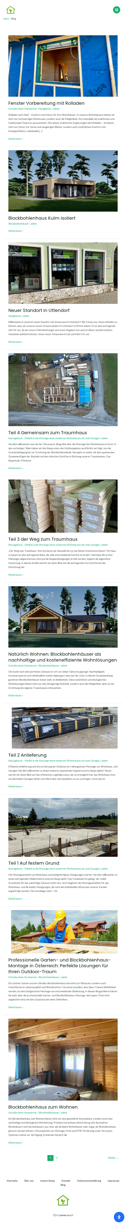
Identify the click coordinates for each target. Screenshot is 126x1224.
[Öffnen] (119, 1217)
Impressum (113, 1180)
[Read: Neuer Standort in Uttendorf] (63, 272)
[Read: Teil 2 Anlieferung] (63, 727)
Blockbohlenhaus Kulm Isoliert (41, 218)
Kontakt (66, 1180)
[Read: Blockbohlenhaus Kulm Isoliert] (63, 180)
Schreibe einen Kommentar (22, 108)
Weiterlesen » (15, 138)
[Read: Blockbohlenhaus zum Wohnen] (63, 1059)
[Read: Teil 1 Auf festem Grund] (63, 827)
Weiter (113, 1157)
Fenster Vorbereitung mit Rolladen (46, 103)
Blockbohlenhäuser (18, 223)
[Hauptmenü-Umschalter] (116, 9)
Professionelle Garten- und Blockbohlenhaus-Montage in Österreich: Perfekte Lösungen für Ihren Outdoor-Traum (59, 966)
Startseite (12, 1180)
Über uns (29, 1180)
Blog (63, 1184)
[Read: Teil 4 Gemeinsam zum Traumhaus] (63, 389)
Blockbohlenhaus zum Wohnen (43, 1107)
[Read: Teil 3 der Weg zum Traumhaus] (63, 505)
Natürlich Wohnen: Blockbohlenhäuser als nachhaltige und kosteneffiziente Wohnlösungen (62, 657)
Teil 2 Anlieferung (27, 755)
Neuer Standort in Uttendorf (39, 310)
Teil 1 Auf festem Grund (33, 863)
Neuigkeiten (45, 108)
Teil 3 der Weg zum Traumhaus (43, 539)
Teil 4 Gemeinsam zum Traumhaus (47, 432)
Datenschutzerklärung (89, 1180)
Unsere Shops (47, 1180)
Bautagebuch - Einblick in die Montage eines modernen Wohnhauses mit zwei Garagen (54, 438)
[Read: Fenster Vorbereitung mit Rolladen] (63, 65)
